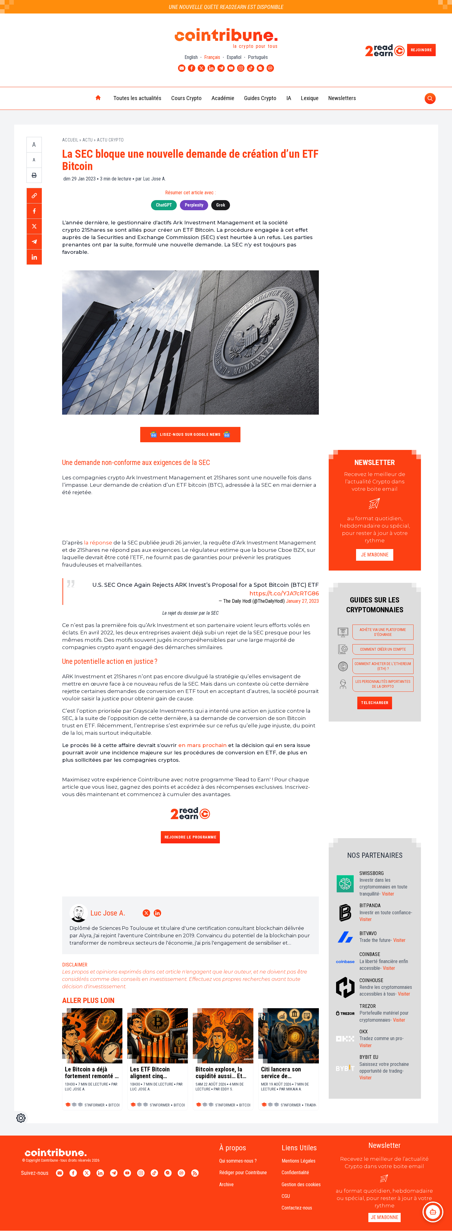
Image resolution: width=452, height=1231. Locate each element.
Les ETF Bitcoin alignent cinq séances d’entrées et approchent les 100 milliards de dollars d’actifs (157, 1072)
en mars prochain (202, 745)
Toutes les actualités (137, 98)
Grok (220, 205)
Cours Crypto (186, 98)
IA (288, 98)
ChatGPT (164, 205)
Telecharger (374, 702)
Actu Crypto (110, 139)
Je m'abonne (374, 555)
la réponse (98, 543)
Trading (312, 1105)
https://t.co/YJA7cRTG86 (284, 593)
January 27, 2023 (302, 601)
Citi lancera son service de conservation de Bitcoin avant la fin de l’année (285, 1072)
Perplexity (194, 205)
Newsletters (342, 98)
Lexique (310, 98)
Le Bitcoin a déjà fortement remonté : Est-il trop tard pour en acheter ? (90, 1072)
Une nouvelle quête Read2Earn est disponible (226, 7)
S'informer (95, 1105)
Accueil (70, 139)
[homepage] (85, 98)
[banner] (190, 517)
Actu (87, 139)
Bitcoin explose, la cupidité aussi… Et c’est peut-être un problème (219, 1072)
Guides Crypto (260, 98)
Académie (223, 98)
